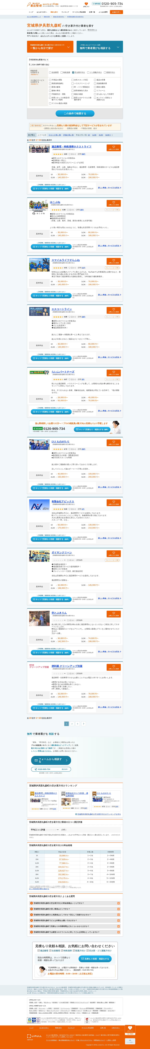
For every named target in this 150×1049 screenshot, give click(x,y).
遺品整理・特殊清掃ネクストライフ (72, 146)
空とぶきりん (59, 612)
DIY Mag (72, 1013)
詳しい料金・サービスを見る (108, 188)
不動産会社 (103, 1010)
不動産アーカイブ (76, 1010)
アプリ (79, 1013)
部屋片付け (110, 72)
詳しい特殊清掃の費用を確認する (39, 889)
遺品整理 (92, 1002)
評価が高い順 (68, 135)
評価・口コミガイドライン (84, 1040)
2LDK (101, 135)
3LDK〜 (108, 135)
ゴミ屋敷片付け (96, 72)
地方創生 (55, 1002)
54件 (54, 809)
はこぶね (55, 202)
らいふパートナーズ (63, 371)
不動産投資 (99, 1008)
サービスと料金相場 (79, 12)
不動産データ (86, 1013)
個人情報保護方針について (67, 1040)
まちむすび (111, 1010)
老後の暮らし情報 (102, 1002)
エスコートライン (62, 309)
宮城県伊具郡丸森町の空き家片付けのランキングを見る (99, 814)
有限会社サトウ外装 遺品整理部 (77, 794)
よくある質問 (103, 12)
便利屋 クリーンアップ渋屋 (67, 666)
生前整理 (55, 72)
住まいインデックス (53, 1010)
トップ (31, 12)
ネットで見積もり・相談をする (94, 429)
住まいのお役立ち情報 (45, 1013)
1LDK (94, 135)
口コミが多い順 (55, 135)
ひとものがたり (60, 441)
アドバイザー (108, 1008)
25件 (116, 806)
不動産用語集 (33, 1013)
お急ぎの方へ (116, 12)
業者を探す (54, 12)
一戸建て (49, 1008)
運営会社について (99, 1040)
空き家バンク (87, 1010)
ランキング (65, 12)
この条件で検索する (75, 113)
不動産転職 (95, 1013)
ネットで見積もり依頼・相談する (53, 189)
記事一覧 (92, 12)
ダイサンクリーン (62, 552)
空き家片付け (80, 72)
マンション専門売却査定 (86, 1008)
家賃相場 (95, 1010)
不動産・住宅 (33, 1002)
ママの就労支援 (63, 1002)
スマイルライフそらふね (66, 260)
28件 (85, 808)
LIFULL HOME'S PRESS (60, 1013)
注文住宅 (56, 1008)
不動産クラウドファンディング (79, 1002)
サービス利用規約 (51, 1040)
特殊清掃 (66, 72)
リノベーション (65, 1008)
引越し (41, 1002)
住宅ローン (42, 1010)
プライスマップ (65, 1010)
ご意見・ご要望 (111, 1040)
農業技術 (111, 1002)
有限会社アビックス (63, 501)
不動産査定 (74, 1008)
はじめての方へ (42, 12)
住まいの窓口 (33, 1010)
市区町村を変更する (38, 60)
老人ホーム (47, 1002)
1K (89, 135)
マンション (42, 1008)
